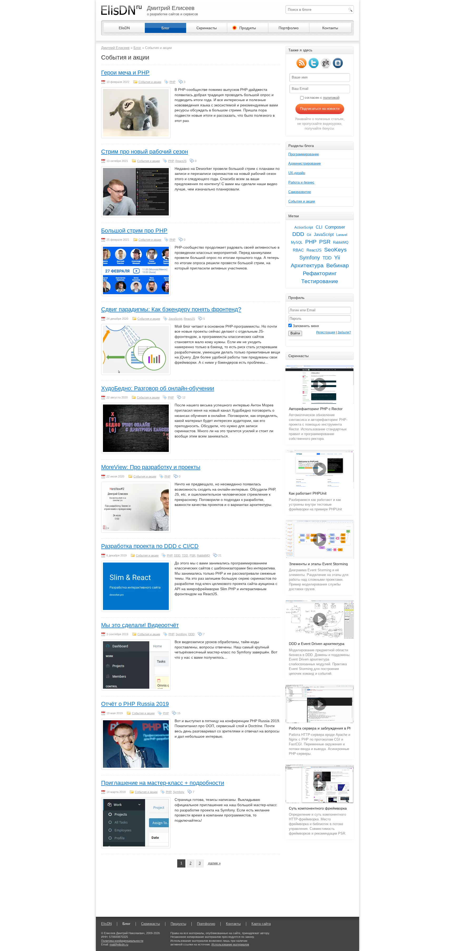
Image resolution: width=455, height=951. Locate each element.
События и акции (150, 81)
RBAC (298, 250)
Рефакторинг (320, 273)
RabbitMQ (203, 555)
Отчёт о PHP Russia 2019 (135, 704)
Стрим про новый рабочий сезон (144, 151)
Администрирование (304, 163)
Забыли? (344, 332)
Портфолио (289, 28)
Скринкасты (206, 28)
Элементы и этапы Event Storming (318, 564)
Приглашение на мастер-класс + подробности (162, 783)
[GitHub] (326, 63)
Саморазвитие (299, 192)
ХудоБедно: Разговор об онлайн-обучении (157, 388)
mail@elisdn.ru (119, 944)
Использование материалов (230, 944)
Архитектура (307, 265)
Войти (295, 333)
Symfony (181, 634)
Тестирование (319, 281)
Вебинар (337, 265)
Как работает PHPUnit (308, 493)
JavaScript (175, 318)
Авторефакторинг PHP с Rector (316, 409)
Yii (337, 257)
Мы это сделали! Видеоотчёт (140, 625)
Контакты (330, 28)
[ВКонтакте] (338, 63)
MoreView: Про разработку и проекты (150, 467)
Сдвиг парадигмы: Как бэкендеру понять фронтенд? (171, 309)
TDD (185, 555)
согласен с (321, 98)
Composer (335, 227)
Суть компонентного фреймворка (318, 808)
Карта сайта (261, 924)
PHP (172, 81)
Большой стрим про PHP (134, 230)
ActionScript (303, 227)
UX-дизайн (296, 173)
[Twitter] (314, 63)
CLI (319, 227)
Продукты (247, 28)
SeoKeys (335, 250)
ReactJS (180, 160)
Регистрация (325, 332)
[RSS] (301, 63)
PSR (192, 555)
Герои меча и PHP (125, 72)
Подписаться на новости (319, 109)
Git (309, 235)
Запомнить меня (305, 326)
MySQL (297, 242)
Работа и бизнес (301, 182)
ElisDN (124, 28)
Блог (165, 28)
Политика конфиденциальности (122, 940)
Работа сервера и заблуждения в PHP (321, 728)
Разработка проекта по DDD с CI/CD (150, 546)
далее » (214, 863)
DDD (177, 555)
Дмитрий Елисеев (115, 48)
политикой (331, 98)
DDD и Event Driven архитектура (316, 644)
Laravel (341, 235)
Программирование (303, 154)
